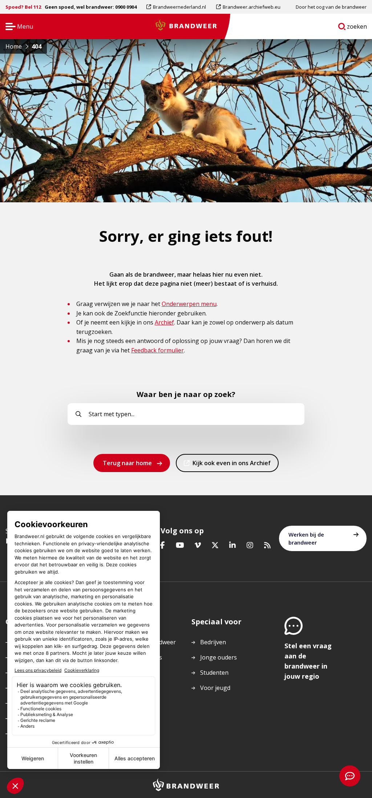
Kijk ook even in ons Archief (231, 465)
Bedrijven (213, 642)
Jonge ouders (218, 657)
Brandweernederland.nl (179, 8)
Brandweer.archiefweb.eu (251, 8)
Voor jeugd (215, 688)
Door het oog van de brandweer (331, 7)
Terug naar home (127, 463)
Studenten (214, 673)
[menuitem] (179, 7)
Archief (164, 322)
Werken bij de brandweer (306, 538)
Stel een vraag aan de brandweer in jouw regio (308, 661)
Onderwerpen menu (189, 304)
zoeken (357, 28)
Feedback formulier (157, 350)
